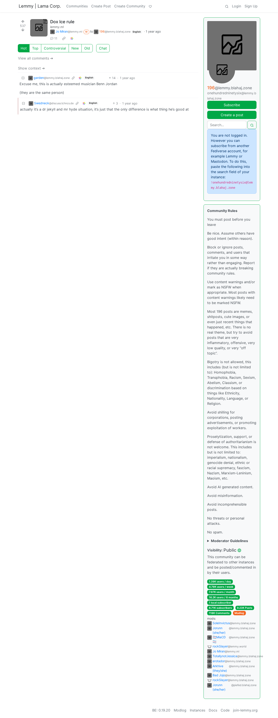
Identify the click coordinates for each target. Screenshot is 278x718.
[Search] (226, 6)
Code (225, 710)
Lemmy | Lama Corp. (40, 6)
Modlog (239, 613)
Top (35, 48)
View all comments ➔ (35, 58)
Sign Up (251, 6)
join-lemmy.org (245, 710)
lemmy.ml (57, 27)
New (75, 48)
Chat (103, 48)
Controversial (55, 48)
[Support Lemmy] (150, 6)
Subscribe (232, 105)
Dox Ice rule (62, 21)
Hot (24, 48)
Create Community (129, 6)
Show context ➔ (31, 68)
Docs (213, 710)
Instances (197, 710)
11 (55, 38)
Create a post (232, 115)
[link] (63, 38)
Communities (77, 6)
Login (236, 6)
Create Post (101, 6)
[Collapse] (23, 77)
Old (87, 48)
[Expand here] (39, 27)
